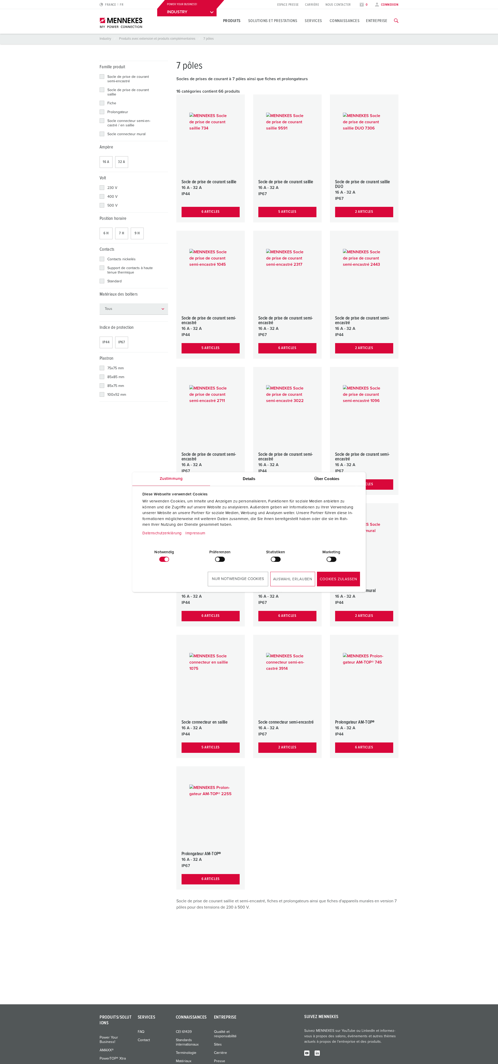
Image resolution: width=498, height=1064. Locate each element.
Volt (103, 178)
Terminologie (186, 1053)
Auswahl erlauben (292, 579)
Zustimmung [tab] (171, 479)
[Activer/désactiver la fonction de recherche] (396, 21)
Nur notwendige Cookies (238, 579)
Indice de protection (117, 327)
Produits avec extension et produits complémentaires (157, 38)
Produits (232, 21)
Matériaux (183, 1061)
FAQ (141, 1032)
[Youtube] (306, 1053)
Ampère (106, 147)
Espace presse (288, 4)
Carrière (312, 4)
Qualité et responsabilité (225, 1034)
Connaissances (344, 21)
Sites (218, 1044)
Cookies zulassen (338, 579)
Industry (106, 38)
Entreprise (377, 21)
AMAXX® (107, 1050)
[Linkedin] (317, 1053)
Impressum (195, 533)
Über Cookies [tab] (326, 478)
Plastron (107, 358)
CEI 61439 (184, 1032)
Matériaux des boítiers (119, 294)
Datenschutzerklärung (162, 533)
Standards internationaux (187, 1042)
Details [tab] (249, 478)
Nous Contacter (338, 4)
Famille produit (112, 67)
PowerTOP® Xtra (113, 1058)
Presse (219, 1061)
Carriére (220, 1053)
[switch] (220, 559)
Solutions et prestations (273, 21)
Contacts (107, 249)
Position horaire (113, 218)
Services (313, 21)
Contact (144, 1040)
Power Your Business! (109, 1040)
